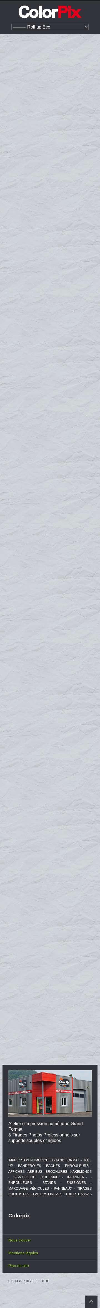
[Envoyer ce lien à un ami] (88, 71)
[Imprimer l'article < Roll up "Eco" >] (81, 71)
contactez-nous (73, 428)
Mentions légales (23, 1253)
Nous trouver (19, 1240)
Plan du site (18, 1265)
